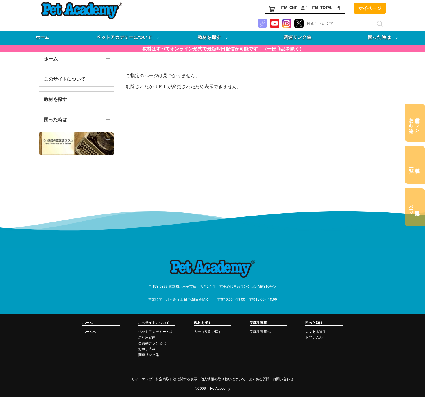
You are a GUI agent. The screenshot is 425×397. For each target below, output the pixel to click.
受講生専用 (258, 322)
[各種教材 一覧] (415, 165)
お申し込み (147, 348)
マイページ (369, 8)
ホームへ (89, 331)
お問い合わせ (315, 337)
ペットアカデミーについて (124, 37)
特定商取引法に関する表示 (176, 379)
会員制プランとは (152, 342)
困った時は (379, 37)
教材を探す (209, 37)
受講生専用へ (260, 331)
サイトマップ (142, 379)
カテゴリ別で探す (208, 331)
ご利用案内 (147, 337)
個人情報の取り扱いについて (222, 379)
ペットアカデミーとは (155, 331)
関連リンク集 (297, 37)
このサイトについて (65, 78)
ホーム (42, 37)
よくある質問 (315, 331)
